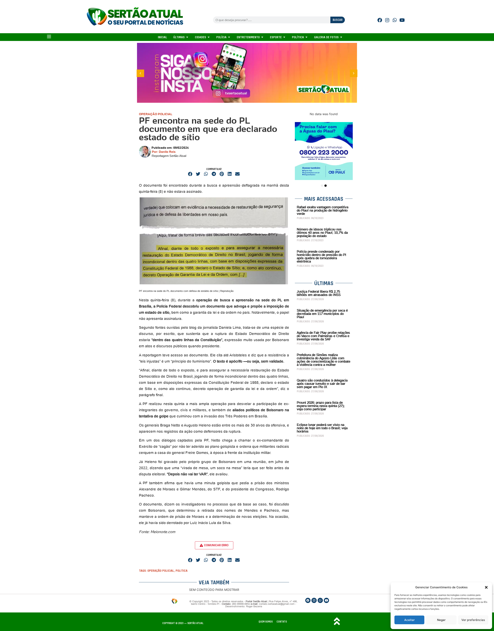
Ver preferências (473, 620)
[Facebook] (379, 20)
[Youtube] (402, 20)
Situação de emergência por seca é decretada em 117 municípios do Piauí (322, 313)
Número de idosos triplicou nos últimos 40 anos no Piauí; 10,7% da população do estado (322, 232)
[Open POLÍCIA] (229, 37)
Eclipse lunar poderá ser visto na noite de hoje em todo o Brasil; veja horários (322, 428)
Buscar (338, 19)
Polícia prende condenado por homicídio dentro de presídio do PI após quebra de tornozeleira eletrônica (321, 256)
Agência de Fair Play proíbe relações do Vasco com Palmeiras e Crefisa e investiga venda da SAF (323, 335)
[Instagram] (387, 20)
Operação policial (160, 570)
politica (182, 570)
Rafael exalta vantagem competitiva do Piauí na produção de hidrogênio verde (322, 210)
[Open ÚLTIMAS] (187, 37)
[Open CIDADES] (208, 37)
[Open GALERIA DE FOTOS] (341, 37)
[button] (486, 587)
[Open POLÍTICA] (306, 37)
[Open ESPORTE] (284, 37)
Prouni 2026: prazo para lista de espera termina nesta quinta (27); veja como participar (321, 405)
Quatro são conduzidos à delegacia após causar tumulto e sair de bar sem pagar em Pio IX (322, 383)
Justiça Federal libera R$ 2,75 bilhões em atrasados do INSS (319, 293)
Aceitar (409, 620)
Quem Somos (266, 621)
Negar (441, 620)
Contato (282, 621)
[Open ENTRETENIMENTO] (262, 37)
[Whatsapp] (395, 20)
